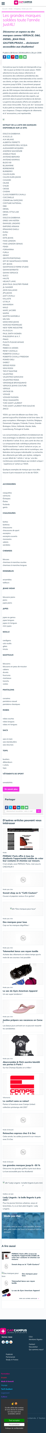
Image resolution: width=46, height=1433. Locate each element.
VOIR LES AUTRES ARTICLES (29, 1298)
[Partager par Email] (25, 57)
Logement (5, 1393)
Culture (4, 1397)
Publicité (9, 1354)
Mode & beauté (7, 1381)
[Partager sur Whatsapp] (21, 57)
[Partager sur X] (8, 57)
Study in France (12, 1360)
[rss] (11, 1342)
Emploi (4, 1377)
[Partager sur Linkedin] (17, 57)
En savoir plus (11, 789)
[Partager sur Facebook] (6, 807)
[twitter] (7, 1342)
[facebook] (3, 1342)
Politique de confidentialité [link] (14, 1428)
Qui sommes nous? (36, 1349)
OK (39, 811)
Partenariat (10, 1357)
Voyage (4, 1385)
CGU (31, 1337)
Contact (32, 1344)
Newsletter (33, 1347)
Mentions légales (35, 1339)
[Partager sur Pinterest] (12, 57)
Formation (5, 1374)
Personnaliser (14, 1424)
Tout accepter (14, 1420)
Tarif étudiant (6, 1389)
